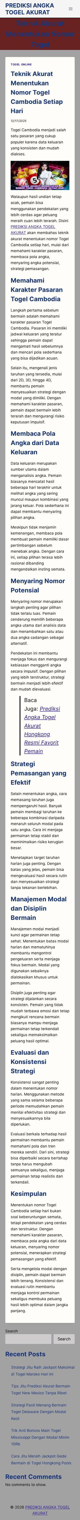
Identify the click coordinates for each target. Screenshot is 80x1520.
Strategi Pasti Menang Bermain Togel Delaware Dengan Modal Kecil (38, 1412)
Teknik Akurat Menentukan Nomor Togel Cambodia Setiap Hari (37, 92)
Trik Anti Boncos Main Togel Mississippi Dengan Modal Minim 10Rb (40, 1437)
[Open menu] (70, 8)
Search (11, 1331)
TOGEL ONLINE (21, 64)
